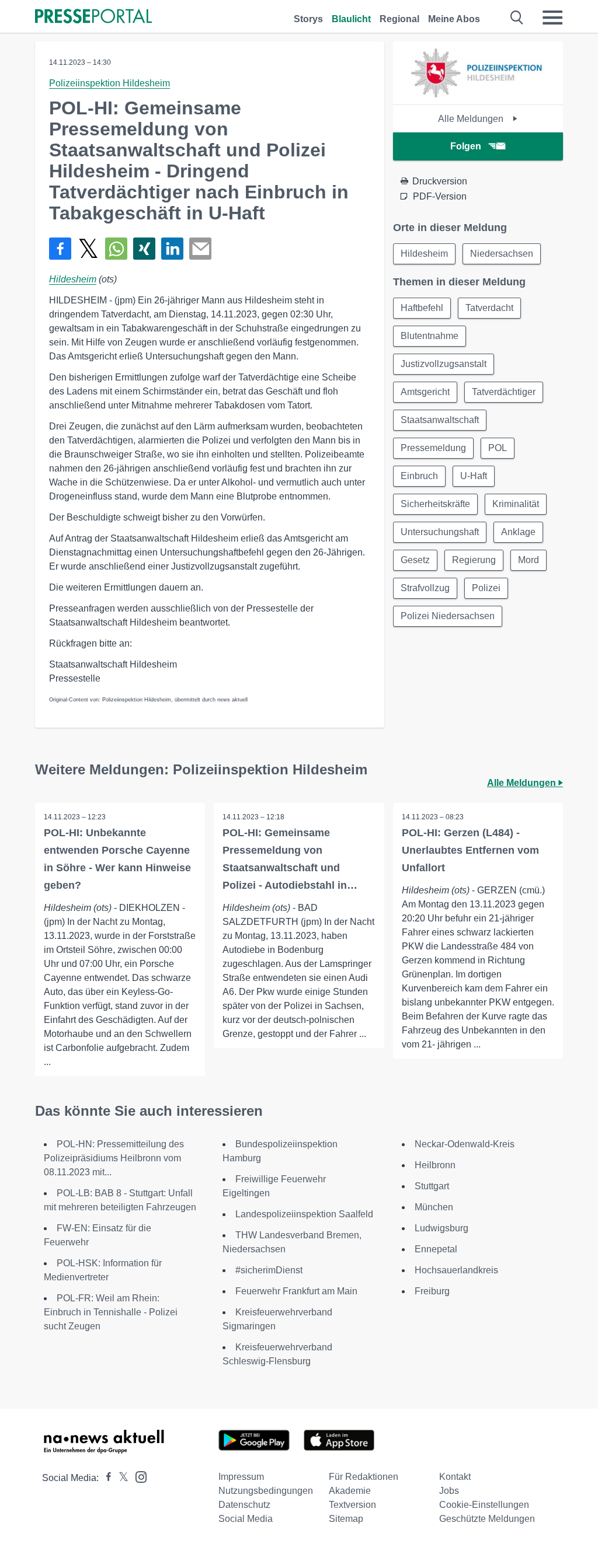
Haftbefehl (422, 308)
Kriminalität (515, 504)
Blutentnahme (429, 336)
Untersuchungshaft (440, 532)
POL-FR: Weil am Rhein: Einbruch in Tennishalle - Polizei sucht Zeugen (111, 1312)
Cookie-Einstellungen (484, 1505)
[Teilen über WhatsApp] (116, 249)
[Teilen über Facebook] (60, 249)
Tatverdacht (489, 308)
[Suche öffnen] (517, 17)
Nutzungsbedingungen (265, 1491)
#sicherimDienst (269, 1270)
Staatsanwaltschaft (440, 420)
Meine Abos (454, 19)
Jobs (449, 1491)
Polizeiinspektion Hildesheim (109, 83)
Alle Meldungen (472, 119)
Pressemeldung (433, 448)
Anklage (518, 532)
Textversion (352, 1505)
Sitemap (346, 1519)
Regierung (474, 560)
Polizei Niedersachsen (448, 616)
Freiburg (432, 1291)
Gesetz (415, 560)
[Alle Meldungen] (477, 94)
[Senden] (200, 249)
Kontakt (455, 1477)
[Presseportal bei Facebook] (105, 1478)
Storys (308, 19)
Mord (528, 560)
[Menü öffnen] (552, 17)
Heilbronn (435, 1165)
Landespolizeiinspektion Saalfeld (304, 1214)
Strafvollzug (425, 588)
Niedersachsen (501, 254)
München (434, 1207)
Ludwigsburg (441, 1228)
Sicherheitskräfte (435, 504)
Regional (399, 19)
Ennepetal (436, 1249)
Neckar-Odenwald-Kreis (464, 1144)
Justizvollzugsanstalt (443, 364)
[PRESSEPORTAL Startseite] (93, 17)
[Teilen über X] (88, 249)
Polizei (486, 588)
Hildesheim (72, 279)
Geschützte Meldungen (487, 1519)
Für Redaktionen (363, 1477)
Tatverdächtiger (504, 392)
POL (497, 448)
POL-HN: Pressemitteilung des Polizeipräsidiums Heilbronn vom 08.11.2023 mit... (114, 1158)
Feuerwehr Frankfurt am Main (296, 1291)
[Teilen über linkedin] (172, 249)
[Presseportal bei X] (120, 1478)
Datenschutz (244, 1505)
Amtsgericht (425, 392)
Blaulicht (351, 19)
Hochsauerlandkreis (456, 1270)
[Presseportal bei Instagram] (137, 1476)
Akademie (350, 1491)
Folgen (465, 146)
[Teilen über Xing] (144, 249)
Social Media (245, 1519)
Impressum (241, 1477)
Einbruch (419, 476)
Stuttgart (432, 1186)
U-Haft (473, 476)
